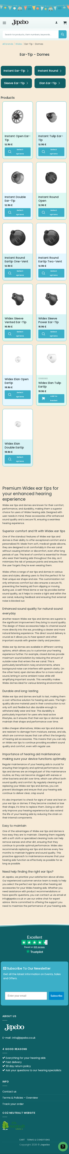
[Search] (63, 34)
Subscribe (56, 996)
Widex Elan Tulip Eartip (49, 385)
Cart (22, 1139)
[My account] (56, 22)
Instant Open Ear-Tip (18, 138)
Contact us (9, 1091)
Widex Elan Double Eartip (14, 445)
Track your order (13, 1104)
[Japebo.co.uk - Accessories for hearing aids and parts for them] (20, 23)
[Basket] (65, 22)
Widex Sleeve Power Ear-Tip (48, 320)
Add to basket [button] (54, 398)
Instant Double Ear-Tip (15, 199)
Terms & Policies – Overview (20, 1098)
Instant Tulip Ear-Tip (50, 138)
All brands (7, 44)
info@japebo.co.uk (23, 1038)
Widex (18, 44)
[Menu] (4, 23)
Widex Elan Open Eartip (17, 381)
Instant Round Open (48, 199)
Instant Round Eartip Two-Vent (50, 259)
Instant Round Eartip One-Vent (16, 259)
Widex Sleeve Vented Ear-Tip (15, 320)
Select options (20, 151)
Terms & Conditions (38, 1139)
